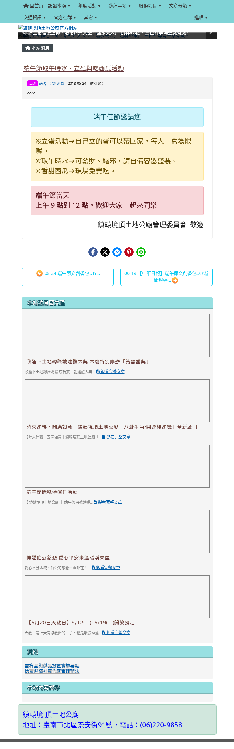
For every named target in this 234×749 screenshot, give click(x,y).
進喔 (198, 17)
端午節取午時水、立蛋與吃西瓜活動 (73, 68)
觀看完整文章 (112, 371)
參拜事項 (117, 6)
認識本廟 (57, 6)
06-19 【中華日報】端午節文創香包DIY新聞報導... (166, 276)
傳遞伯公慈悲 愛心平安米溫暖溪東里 (68, 557)
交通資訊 (32, 17)
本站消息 (40, 48)
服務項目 (148, 6)
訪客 (43, 83)
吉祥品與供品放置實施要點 (52, 666)
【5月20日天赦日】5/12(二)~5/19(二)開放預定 (80, 622)
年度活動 (87, 6)
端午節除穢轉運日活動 (52, 492)
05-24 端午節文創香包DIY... (71, 273)
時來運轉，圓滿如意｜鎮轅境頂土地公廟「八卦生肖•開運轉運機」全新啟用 (111, 426)
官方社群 (63, 17)
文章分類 (178, 6)
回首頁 (36, 6)
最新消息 (56, 83)
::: (106, 17)
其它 (88, 17)
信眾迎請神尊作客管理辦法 (52, 671)
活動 (32, 83)
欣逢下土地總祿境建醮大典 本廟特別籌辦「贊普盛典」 (88, 361)
